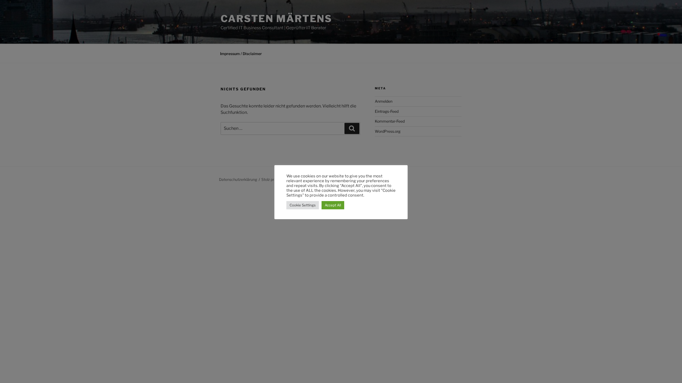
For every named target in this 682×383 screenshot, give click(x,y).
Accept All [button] (333, 205)
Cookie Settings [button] (303, 205)
